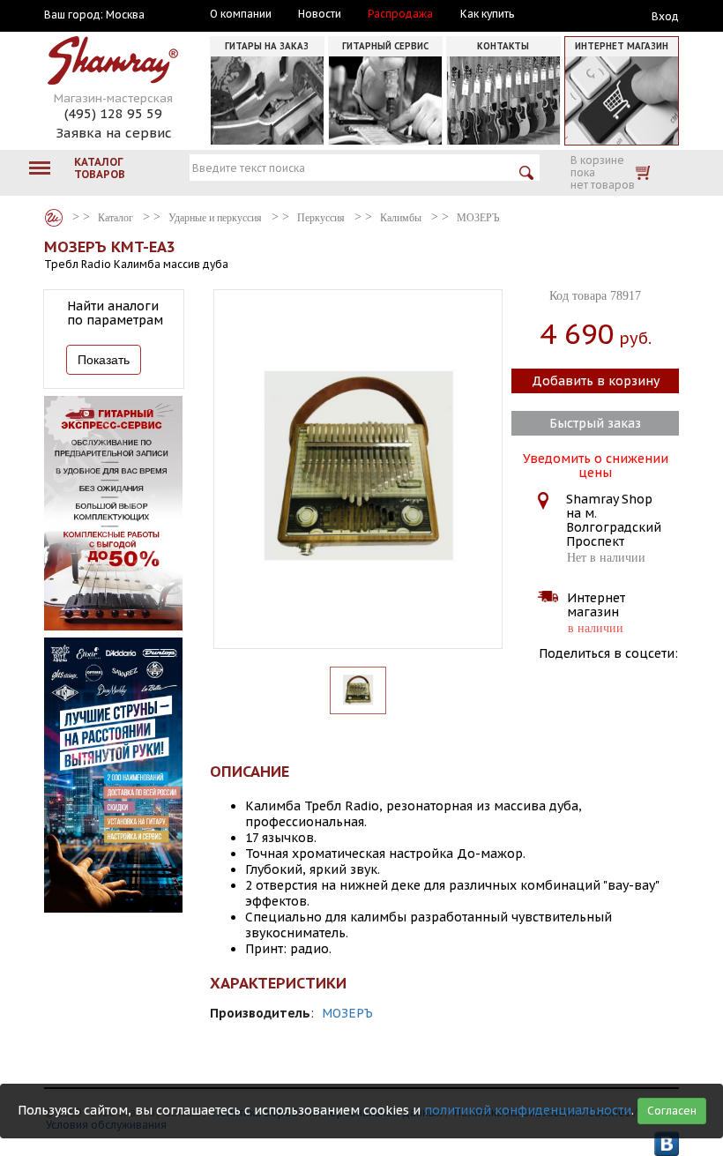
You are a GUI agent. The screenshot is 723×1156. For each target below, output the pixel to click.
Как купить (487, 14)
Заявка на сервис (114, 132)
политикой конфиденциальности (527, 1110)
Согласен (672, 1110)
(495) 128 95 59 (113, 113)
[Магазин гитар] (54, 218)
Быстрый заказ (595, 423)
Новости (319, 14)
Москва (125, 15)
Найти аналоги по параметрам (115, 313)
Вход (665, 16)
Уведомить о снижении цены (595, 463)
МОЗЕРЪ (347, 1013)
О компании (241, 14)
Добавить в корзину (596, 381)
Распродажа (400, 14)
